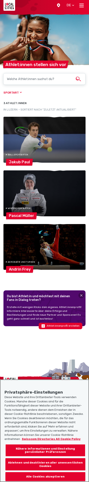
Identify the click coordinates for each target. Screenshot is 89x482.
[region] (44, 430)
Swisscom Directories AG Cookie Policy (51, 439)
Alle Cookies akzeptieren (45, 476)
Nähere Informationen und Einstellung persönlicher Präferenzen (45, 450)
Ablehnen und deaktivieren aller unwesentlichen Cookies (45, 464)
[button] (58, 5)
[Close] (81, 295)
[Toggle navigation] (82, 5)
